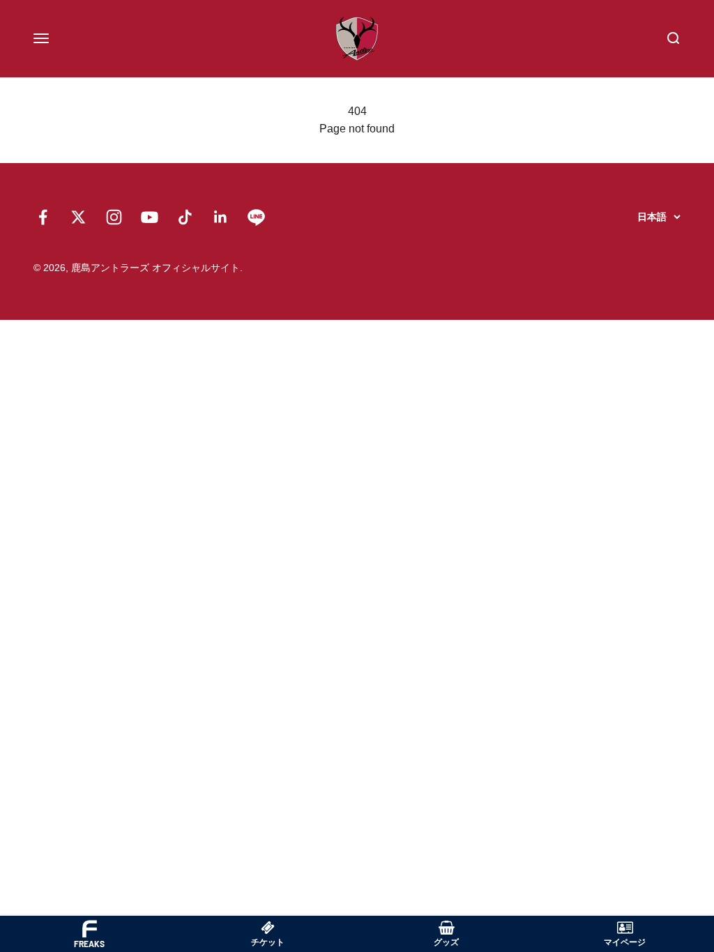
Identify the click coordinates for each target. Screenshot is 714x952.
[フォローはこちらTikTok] (185, 217)
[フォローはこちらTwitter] (78, 217)
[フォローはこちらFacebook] (42, 217)
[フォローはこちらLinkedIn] (220, 217)
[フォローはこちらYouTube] (149, 217)
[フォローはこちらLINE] (256, 217)
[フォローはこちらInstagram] (114, 217)
